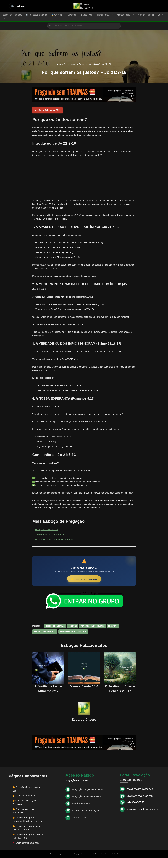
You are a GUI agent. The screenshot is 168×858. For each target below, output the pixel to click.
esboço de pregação (55, 626)
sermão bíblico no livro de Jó (73, 632)
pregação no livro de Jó (45, 632)
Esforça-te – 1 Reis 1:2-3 (46, 530)
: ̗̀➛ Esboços (19, 6)
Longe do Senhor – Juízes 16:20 (50, 534)
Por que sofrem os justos (92, 626)
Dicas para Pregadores (26, 796)
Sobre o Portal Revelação (27, 843)
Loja (4, 18)
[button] (63, 14)
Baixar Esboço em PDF (49, 110)
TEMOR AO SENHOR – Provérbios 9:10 (54, 539)
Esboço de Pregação (12, 15)
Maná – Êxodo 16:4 (84, 686)
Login (160, 15)
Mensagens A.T (69, 64)
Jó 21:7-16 (73, 626)
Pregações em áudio (37, 15)
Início (59, 64)
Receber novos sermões (86, 579)
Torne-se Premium (145, 15)
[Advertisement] (84, 179)
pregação (112, 626)
